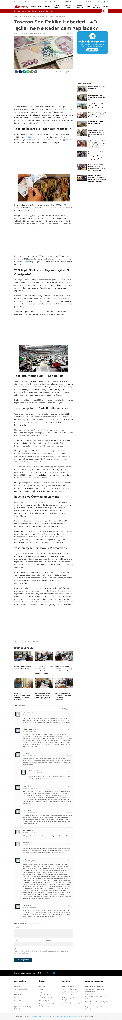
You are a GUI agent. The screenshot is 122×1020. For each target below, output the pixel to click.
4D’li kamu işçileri (32, 137)
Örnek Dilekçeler (19, 1001)
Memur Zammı (19, 992)
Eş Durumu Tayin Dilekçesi (94, 986)
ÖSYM (88, 6)
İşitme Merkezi (67, 995)
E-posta (48, 941)
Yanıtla (69, 713)
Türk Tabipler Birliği (20, 989)
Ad (16, 941)
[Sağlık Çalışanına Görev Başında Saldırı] (82, 92)
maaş (27, 262)
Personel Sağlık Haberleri (40, 1017)
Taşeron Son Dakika (31, 641)
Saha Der (42, 989)
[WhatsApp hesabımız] (107, 2)
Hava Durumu (39, 2)
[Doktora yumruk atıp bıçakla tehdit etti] (82, 127)
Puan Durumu (29, 2)
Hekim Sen (42, 986)
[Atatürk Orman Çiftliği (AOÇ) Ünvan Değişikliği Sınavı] (82, 100)
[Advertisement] (43, 90)
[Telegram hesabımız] (104, 2)
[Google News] (67, 71)
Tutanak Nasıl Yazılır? (21, 1004)
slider (18, 641)
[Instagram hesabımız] (101, 2)
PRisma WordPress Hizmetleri (68, 1017)
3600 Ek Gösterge (20, 995)
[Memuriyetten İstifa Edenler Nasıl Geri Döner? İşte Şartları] (44, 684)
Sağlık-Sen (17, 986)
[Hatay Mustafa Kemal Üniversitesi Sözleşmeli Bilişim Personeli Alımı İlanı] (82, 135)
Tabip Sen (42, 992)
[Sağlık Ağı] (21, 8)
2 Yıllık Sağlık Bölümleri (70, 992)
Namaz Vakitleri (18, 2)
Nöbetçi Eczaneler (50, 2)
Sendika (40, 6)
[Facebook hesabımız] (96, 2)
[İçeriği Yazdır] (35, 71)
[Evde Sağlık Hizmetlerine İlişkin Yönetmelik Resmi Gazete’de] (23, 684)
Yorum (17, 927)
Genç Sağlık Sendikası (69, 986)
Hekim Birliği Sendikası (46, 1001)
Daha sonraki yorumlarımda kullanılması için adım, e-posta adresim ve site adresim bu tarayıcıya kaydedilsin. (43, 952)
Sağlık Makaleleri (96, 6)
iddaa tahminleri (19, 998)
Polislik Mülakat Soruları (70, 989)
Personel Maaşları (80, 6)
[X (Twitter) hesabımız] (99, 2)
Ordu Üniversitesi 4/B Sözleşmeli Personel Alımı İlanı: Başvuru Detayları (41, 11)
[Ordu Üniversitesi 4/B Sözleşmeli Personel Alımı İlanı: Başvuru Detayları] (82, 109)
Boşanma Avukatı (91, 994)
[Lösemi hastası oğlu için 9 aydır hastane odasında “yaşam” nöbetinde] (82, 118)
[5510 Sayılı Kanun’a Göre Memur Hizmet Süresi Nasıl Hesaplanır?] (64, 684)
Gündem (33, 6)
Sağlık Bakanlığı (57, 6)
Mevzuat (48, 6)
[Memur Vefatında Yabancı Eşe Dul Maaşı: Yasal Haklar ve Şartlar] (64, 657)
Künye (59, 2)
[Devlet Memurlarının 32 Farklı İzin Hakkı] (23, 657)
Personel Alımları (68, 6)
